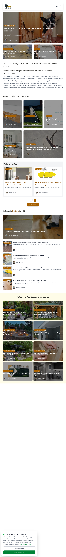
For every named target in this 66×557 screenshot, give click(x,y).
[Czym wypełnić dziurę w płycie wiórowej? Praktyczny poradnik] (12, 114)
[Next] (35, 200)
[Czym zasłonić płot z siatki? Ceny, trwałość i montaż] (18, 371)
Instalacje (37, 49)
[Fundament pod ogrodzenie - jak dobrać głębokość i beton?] (33, 114)
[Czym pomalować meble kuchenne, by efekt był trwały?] (12, 144)
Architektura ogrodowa (9, 310)
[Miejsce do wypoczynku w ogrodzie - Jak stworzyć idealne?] (18, 351)
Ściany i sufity (9, 169)
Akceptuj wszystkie (19, 552)
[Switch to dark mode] (60, 6)
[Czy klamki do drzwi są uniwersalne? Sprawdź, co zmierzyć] (48, 351)
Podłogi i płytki (8, 228)
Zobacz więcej (33, 204)
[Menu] (53, 6)
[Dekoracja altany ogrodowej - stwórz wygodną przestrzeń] (48, 310)
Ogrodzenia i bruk (8, 49)
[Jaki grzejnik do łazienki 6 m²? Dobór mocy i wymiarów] (48, 371)
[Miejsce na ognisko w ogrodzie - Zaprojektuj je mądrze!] (18, 330)
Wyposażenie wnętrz (10, 25)
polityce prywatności (25, 544)
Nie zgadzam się (19, 548)
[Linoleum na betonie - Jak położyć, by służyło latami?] (33, 227)
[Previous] (31, 200)
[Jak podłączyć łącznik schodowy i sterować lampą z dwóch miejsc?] (53, 114)
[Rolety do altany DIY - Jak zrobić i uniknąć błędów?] (48, 330)
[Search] (57, 6)
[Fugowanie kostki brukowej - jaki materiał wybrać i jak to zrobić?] (43, 144)
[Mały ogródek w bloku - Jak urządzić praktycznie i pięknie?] (18, 310)
